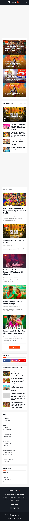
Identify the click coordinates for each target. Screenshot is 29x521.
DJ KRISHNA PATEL (7, 452)
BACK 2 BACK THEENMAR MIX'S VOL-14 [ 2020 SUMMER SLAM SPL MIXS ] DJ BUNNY (18, 127)
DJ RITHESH (6, 461)
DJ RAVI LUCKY (6, 420)
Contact (19, 518)
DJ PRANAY (6, 427)
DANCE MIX (6, 475)
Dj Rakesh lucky (7, 436)
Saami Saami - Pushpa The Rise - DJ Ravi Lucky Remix (14, 332)
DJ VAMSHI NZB (7, 457)
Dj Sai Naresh (6, 441)
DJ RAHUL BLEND (7, 429)
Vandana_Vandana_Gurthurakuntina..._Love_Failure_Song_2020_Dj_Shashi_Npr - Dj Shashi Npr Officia (18, 396)
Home (9, 518)
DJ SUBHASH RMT (7, 455)
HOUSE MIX (5, 477)
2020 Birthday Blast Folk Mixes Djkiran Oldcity (18, 148)
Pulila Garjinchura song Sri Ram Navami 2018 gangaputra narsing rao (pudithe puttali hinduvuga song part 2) (14, 64)
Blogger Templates (13, 514)
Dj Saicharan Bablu (8, 459)
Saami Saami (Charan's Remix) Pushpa (12, 302)
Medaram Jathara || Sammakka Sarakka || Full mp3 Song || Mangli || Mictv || (18, 381)
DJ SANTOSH (6, 418)
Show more (23, 103)
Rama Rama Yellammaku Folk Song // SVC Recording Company (18, 373)
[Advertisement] (14, 21)
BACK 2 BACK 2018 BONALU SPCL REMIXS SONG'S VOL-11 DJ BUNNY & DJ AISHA (18, 142)
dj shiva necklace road (9, 450)
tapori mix (5, 482)
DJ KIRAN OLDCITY (7, 434)
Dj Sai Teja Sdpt (7, 443)
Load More (14, 347)
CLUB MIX (5, 473)
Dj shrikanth (6, 445)
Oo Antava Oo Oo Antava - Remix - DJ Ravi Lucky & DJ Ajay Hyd (14, 272)
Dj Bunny (5, 425)
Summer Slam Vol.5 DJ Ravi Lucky (13, 117)
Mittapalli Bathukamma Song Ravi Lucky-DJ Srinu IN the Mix (14, 211)
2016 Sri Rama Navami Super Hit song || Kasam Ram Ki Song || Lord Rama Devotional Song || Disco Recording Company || (14, 79)
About (13, 518)
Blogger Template (14, 515)
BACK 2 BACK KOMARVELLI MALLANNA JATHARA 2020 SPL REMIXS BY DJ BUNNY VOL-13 (18, 135)
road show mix (7, 479)
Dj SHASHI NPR (6, 439)
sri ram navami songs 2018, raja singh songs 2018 (14, 94)
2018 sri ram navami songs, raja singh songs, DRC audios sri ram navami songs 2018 (14, 47)
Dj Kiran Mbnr (6, 423)
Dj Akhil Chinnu (6, 432)
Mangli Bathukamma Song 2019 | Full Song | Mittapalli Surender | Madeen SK (17, 388)
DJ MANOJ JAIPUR (7, 448)
